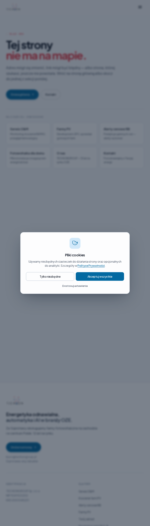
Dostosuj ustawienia (75, 285)
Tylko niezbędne (50, 276)
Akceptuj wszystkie (100, 276)
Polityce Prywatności (91, 265)
